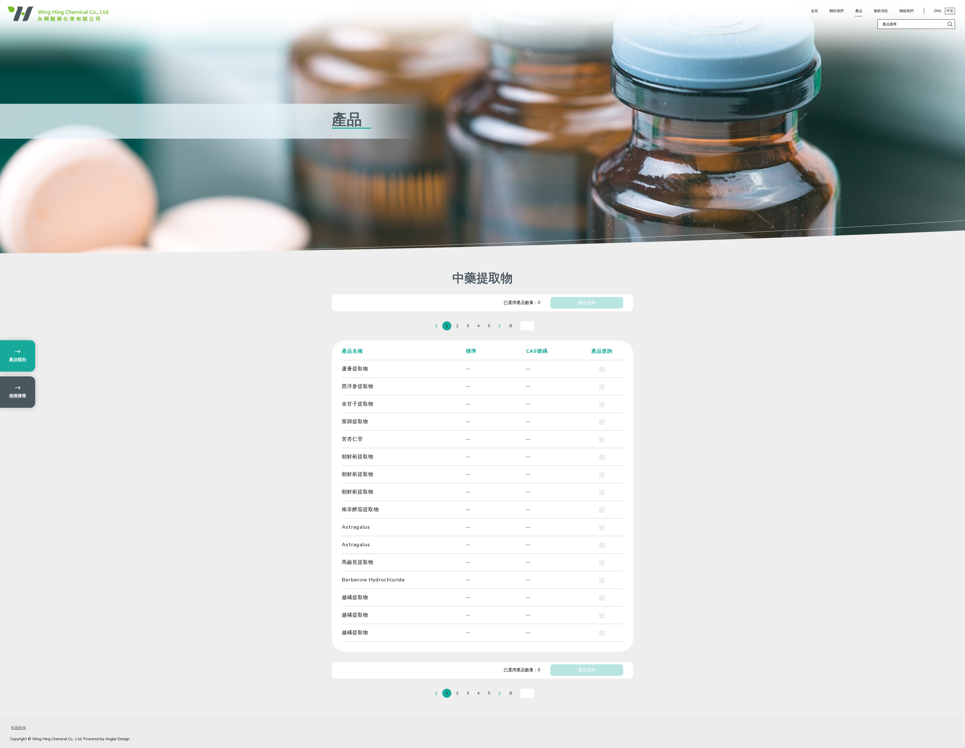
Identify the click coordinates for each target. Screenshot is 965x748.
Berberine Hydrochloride (373, 579)
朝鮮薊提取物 (358, 456)
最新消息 (881, 11)
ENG (937, 11)
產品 (858, 11)
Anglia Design (117, 738)
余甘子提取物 (358, 404)
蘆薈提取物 (355, 368)
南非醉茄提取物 (360, 509)
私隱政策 (18, 727)
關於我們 (837, 11)
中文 (949, 11)
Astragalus (356, 527)
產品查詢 (586, 303)
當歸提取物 (355, 421)
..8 (510, 326)
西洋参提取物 (358, 386)
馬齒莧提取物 (358, 562)
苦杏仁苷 (352, 439)
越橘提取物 (355, 597)
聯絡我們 (906, 11)
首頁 (814, 11)
